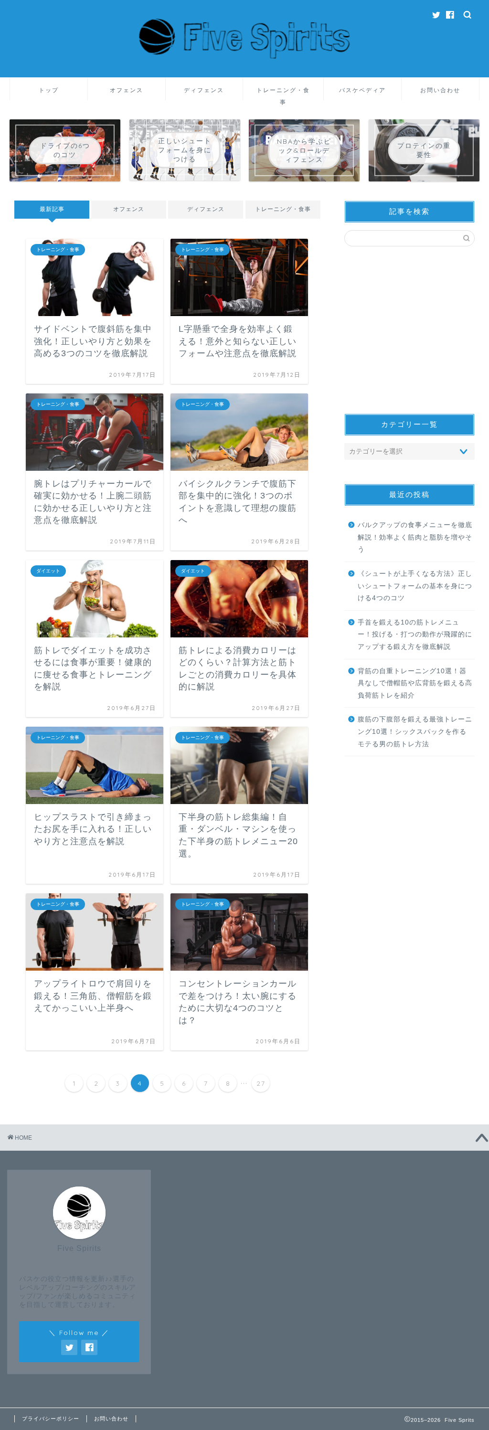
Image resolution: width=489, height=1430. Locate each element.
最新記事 (52, 209)
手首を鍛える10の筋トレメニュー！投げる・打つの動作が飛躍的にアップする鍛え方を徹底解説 (415, 634)
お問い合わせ (440, 90)
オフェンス (126, 90)
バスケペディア (362, 90)
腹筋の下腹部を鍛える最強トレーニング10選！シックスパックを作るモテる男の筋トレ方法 (415, 731)
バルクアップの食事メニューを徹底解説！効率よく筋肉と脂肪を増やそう (415, 537)
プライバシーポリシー (50, 1418)
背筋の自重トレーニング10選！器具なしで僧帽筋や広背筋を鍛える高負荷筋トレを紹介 (415, 683)
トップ (49, 90)
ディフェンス (204, 90)
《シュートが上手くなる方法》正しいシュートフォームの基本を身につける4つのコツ (415, 586)
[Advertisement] (409, 330)
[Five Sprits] (244, 73)
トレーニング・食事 (283, 93)
